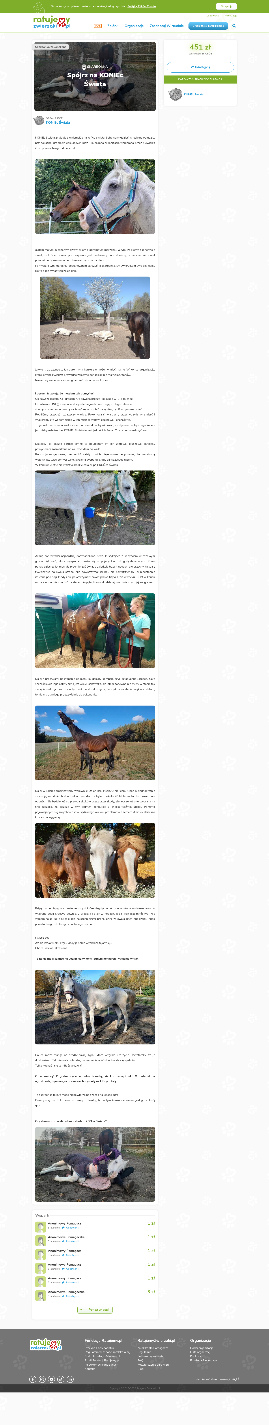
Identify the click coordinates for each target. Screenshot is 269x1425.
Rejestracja (231, 15)
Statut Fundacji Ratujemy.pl (102, 1356)
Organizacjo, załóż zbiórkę (208, 26)
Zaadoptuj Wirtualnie (167, 26)
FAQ (140, 1360)
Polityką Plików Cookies (142, 6)
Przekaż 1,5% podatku (99, 1348)
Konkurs (195, 1356)
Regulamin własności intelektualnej (107, 1352)
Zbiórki (112, 26)
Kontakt (90, 1369)
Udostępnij (72, 1227)
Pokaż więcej (99, 1309)
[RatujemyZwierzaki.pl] (52, 22)
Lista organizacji (200, 1352)
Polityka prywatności (150, 1356)
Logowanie (213, 15)
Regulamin (144, 1352)
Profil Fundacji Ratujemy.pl (102, 1360)
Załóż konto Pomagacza (152, 1348)
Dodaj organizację (201, 1348)
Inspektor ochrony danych (101, 1365)
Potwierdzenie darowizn (153, 1365)
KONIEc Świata (58, 122)
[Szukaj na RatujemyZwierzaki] (234, 25)
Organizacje (134, 26)
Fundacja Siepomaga (203, 1360)
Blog (140, 1369)
